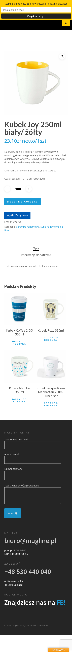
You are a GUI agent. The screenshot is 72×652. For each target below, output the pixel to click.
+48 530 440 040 (27, 571)
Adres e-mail (11, 454)
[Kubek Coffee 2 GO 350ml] (19, 309)
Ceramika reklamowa (27, 226)
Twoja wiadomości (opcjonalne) (22, 485)
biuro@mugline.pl (30, 541)
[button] (62, 56)
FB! (61, 602)
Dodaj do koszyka (22, 201)
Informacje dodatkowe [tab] (36, 255)
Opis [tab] (36, 248)
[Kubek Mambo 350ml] (19, 366)
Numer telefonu (13, 468)
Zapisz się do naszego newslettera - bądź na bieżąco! (36, 3)
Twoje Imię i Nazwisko (17, 439)
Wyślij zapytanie (17, 215)
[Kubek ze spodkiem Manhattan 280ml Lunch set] (50, 366)
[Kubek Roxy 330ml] (50, 309)
